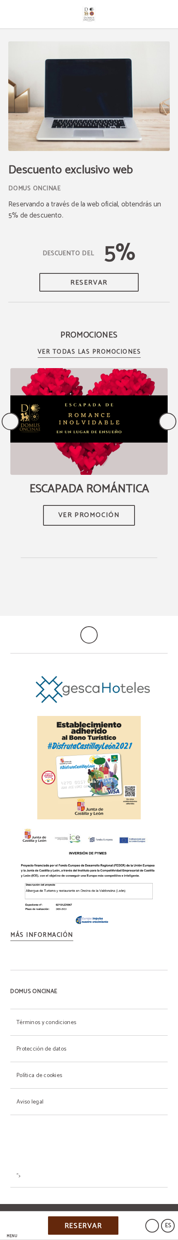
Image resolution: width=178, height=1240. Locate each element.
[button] (12, 1225)
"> (19, 1176)
